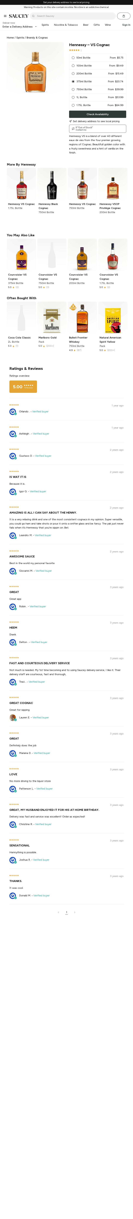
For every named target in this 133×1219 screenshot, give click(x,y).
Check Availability (98, 114)
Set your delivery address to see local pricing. (66, 2)
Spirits (20, 37)
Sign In (126, 24)
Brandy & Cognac (37, 37)
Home (10, 37)
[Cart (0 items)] (123, 16)
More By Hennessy (21, 164)
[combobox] (75, 16)
